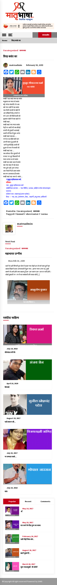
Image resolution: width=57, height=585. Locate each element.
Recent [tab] (28, 501)
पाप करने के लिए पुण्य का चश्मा (30, 525)
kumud (20, 214)
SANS (40, 581)
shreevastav (32, 214)
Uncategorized (10, 50)
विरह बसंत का (10, 56)
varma (44, 214)
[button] (35, 35)
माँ (21, 511)
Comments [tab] (45, 501)
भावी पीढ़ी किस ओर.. (27, 539)
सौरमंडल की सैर (10, 352)
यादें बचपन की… (10, 422)
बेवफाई (7, 387)
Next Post (10, 241)
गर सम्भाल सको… (11, 456)
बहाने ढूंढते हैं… (25, 553)
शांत (6, 491)
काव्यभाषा (23, 50)
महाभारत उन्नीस (13, 253)
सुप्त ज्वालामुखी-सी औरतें (28, 567)
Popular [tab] (12, 501)
